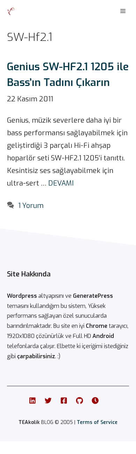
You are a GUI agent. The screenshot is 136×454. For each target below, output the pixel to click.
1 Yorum (31, 205)
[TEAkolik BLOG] (11, 11)
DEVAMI (61, 183)
